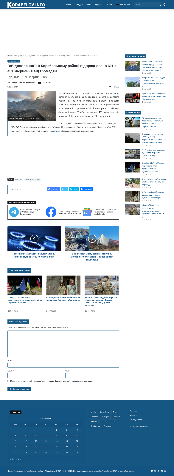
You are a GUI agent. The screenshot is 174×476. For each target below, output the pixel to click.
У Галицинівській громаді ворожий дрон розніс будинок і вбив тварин (153, 195)
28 (46, 452)
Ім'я (9, 361)
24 (77, 447)
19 (26, 447)
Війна (88, 5)
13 (36, 441)
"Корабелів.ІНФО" (53, 471)
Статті (110, 5)
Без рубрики (104, 412)
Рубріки (98, 5)
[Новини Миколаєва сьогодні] (26, 5)
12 (26, 441)
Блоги (115, 412)
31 (77, 452)
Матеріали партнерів (139, 427)
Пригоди (94, 421)
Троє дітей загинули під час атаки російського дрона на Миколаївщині (154, 96)
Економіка (94, 417)
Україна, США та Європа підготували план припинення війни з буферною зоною (24, 300)
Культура (105, 417)
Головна (67, 5)
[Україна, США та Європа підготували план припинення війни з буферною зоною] (24, 285)
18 (15, 447)
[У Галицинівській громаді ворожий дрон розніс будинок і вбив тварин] (63, 285)
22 (57, 447)
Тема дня (79, 5)
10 (77, 436)
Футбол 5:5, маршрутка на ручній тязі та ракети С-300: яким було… (153, 153)
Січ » (18, 459)
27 (36, 452)
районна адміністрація (32, 179)
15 (57, 441)
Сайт (67, 371)
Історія (93, 412)
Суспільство (21, 56)
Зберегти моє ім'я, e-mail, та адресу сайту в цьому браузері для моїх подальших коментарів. (51, 381)
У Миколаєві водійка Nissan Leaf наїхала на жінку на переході (154, 182)
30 (67, 452)
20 (36, 447)
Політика (116, 417)
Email (10, 371)
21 (46, 447)
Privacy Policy (136, 420)
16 (67, 441)
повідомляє (55, 130)
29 (57, 452)
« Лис (12, 459)
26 (26, 452)
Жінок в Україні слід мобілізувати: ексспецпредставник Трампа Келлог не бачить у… (153, 211)
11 (15, 441)
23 (67, 447)
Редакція (134, 415)
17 (77, 441)
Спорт (103, 421)
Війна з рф (18, 179)
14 (46, 441)
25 (15, 452)
